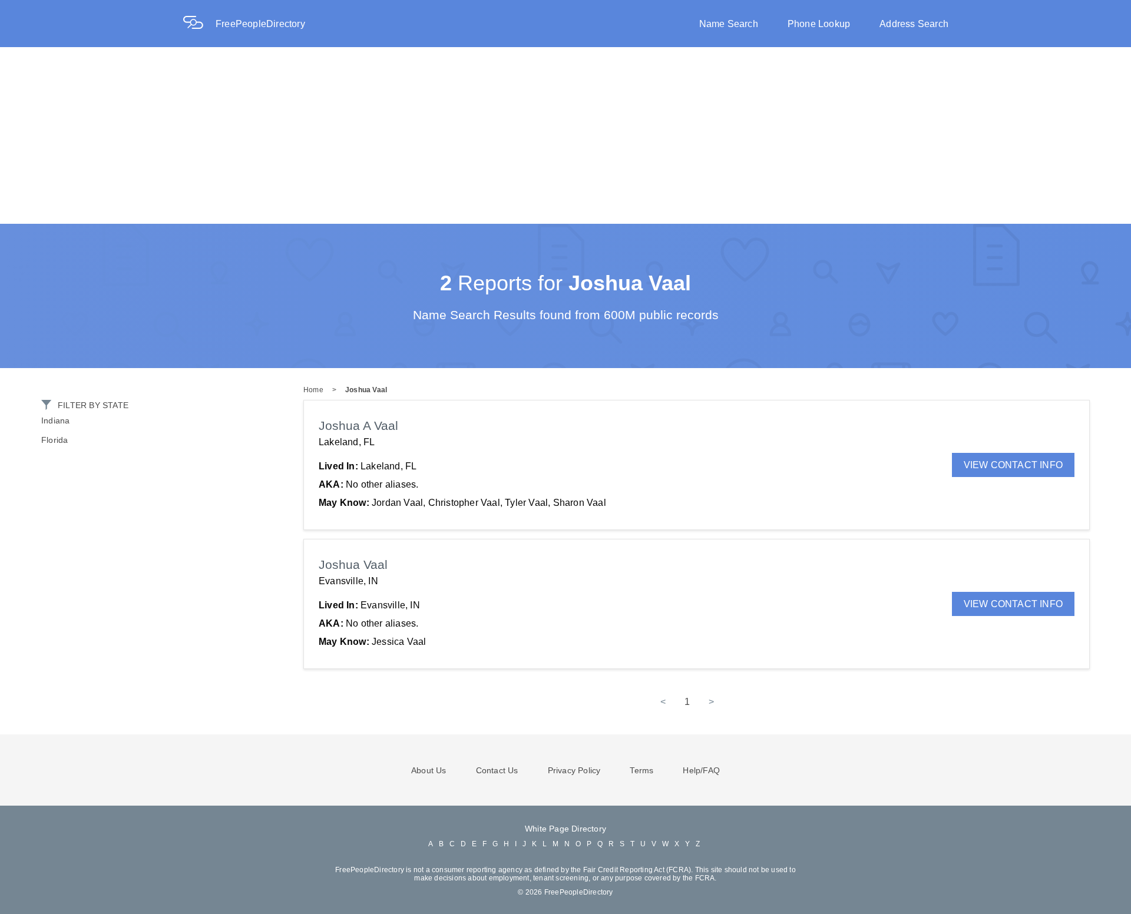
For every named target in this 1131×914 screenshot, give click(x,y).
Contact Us (497, 770)
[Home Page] (199, 23)
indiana (55, 420)
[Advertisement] (565, 135)
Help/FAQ (701, 770)
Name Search (728, 24)
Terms (641, 770)
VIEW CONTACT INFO (1013, 465)
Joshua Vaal (366, 390)
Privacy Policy (574, 770)
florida (54, 440)
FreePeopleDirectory (260, 24)
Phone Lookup (819, 24)
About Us (429, 770)
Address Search (913, 24)
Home (313, 390)
